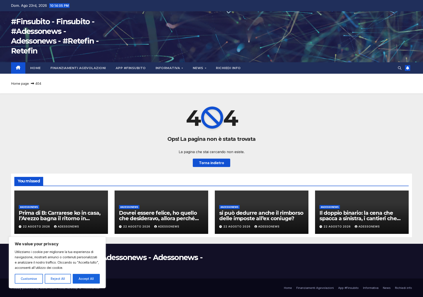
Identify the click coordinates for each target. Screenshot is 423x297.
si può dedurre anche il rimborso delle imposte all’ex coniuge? (261, 216)
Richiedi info (228, 68)
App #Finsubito (131, 68)
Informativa (168, 68)
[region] (57, 262)
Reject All (58, 278)
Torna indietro (211, 163)
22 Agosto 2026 (37, 226)
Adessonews (68, 226)
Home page (20, 83)
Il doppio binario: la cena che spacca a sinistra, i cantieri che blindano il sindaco (358, 218)
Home (35, 68)
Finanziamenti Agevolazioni (78, 68)
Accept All (86, 278)
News (198, 68)
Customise (29, 278)
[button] (399, 68)
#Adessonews (29, 207)
